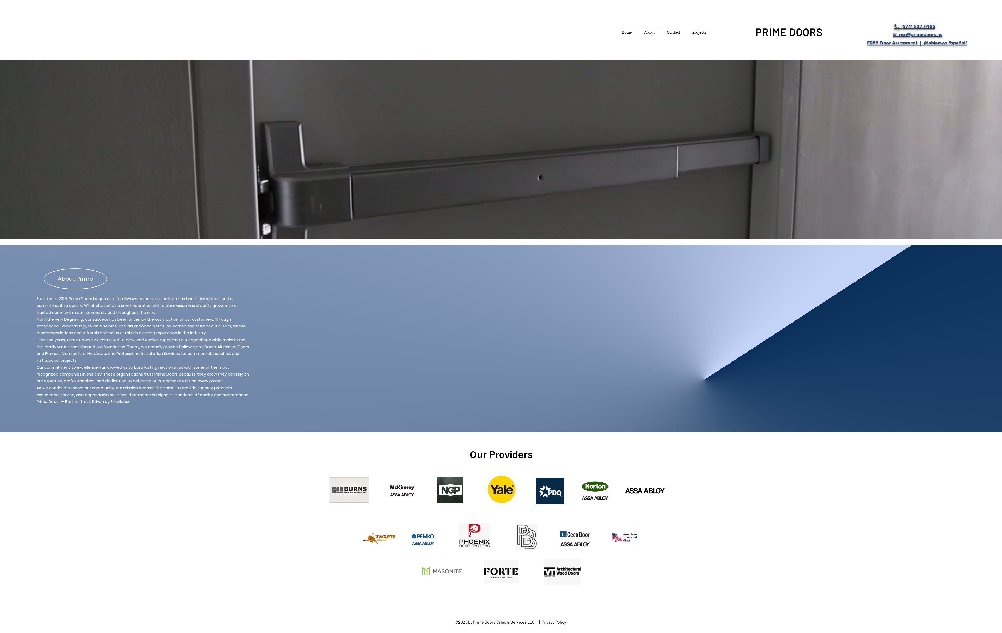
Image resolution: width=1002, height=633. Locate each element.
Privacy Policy (553, 621)
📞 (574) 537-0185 (914, 27)
